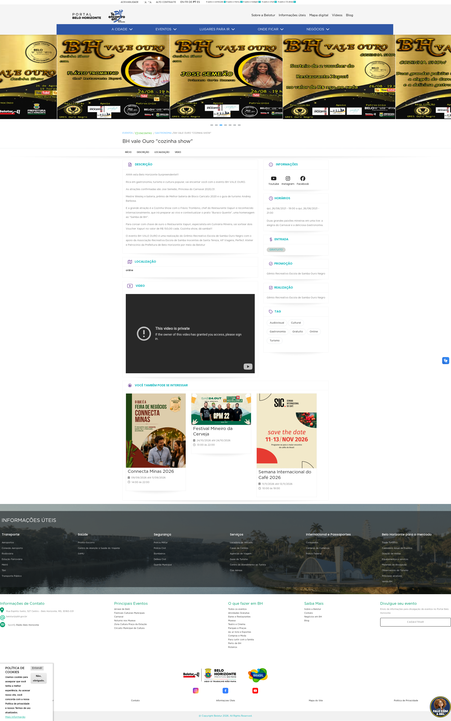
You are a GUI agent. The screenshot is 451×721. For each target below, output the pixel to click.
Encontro (145, 133)
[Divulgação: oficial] (225, 77)
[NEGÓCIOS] (327, 29)
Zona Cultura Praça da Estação (130, 624)
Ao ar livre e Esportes (239, 632)
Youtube (273, 184)
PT (194, 2)
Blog (349, 15)
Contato (308, 613)
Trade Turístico (390, 542)
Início (128, 152)
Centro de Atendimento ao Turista (248, 565)
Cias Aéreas (236, 570)
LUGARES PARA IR (215, 29)
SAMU (81, 554)
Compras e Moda (237, 636)
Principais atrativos (392, 576)
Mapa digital (318, 15)
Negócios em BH (313, 617)
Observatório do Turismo (395, 570)
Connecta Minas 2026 (151, 471)
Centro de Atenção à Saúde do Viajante (99, 548)
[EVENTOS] (175, 29)
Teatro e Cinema (236, 624)
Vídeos (337, 15)
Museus (232, 621)
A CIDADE (119, 29)
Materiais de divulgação (394, 565)
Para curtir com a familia (241, 640)
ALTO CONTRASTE (166, 2)
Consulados (312, 542)
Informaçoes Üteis (225, 701)
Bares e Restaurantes (239, 617)
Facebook (303, 184)
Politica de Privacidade (406, 701)
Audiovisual (277, 323)
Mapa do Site (316, 701)
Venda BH (387, 581)
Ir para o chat (268, 2)
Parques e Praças (237, 628)
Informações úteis (292, 15)
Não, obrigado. (39, 678)
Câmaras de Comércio (317, 548)
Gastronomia (163, 133)
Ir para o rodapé (251, 2)
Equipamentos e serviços (395, 559)
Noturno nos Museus (124, 621)
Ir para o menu (234, 2)
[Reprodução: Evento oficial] (338, 77)
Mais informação (15, 717)
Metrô (5, 565)
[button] (211, 125)
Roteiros (232, 647)
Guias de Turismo (239, 559)
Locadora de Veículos (241, 542)
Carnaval (118, 617)
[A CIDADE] (131, 29)
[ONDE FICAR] (282, 29)
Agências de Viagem (240, 554)
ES (198, 2)
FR (186, 2)
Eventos (127, 133)
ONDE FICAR (268, 29)
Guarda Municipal (163, 565)
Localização (162, 152)
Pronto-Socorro (86, 542)
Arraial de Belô (122, 609)
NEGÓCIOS (315, 29)
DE (190, 2)
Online (314, 331)
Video (178, 152)
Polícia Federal (314, 554)
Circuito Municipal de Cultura (129, 628)
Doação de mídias (391, 554)
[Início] (98, 10)
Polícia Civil (160, 548)
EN (182, 2)
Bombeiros (159, 554)
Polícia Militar (161, 542)
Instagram (288, 184)
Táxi (4, 570)
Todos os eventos (237, 609)
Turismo (275, 340)
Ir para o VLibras (286, 2)
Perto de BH (234, 643)
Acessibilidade (129, 2)
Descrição (143, 152)
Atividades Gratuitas (238, 613)
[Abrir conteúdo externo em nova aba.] (274, 179)
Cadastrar (415, 622)
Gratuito (297, 331)
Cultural (296, 323)
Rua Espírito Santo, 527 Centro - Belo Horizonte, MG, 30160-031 (40, 611)
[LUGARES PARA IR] (233, 29)
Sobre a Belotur (263, 15)
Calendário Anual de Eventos (397, 548)
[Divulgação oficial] (112, 77)
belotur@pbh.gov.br (16, 616)
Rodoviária (7, 554)
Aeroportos (8, 542)
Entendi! (37, 668)
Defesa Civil (160, 559)
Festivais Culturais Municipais (129, 613)
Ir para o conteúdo (215, 2)
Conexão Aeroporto (12, 548)
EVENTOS (163, 29)
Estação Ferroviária (12, 559)
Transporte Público (12, 576)
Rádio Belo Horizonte (27, 625)
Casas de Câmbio (239, 548)
